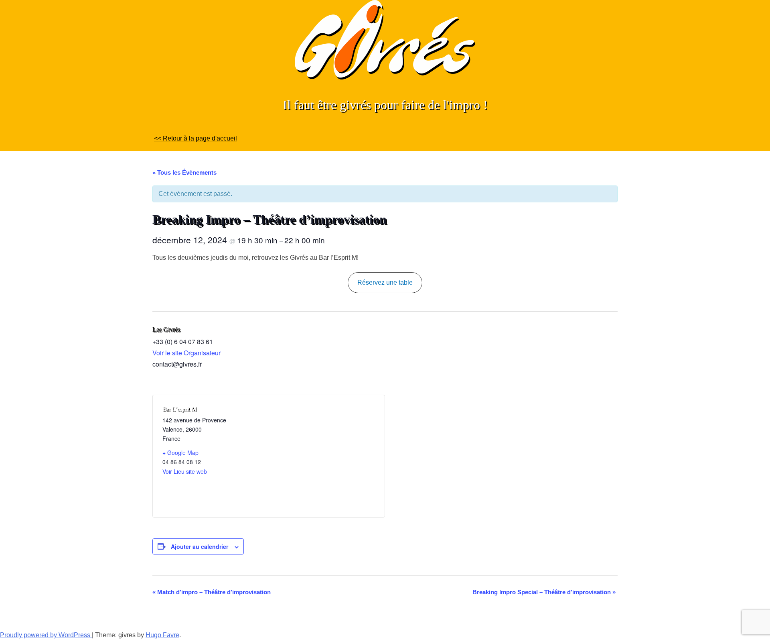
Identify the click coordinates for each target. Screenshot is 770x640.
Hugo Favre (162, 635)
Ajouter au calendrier (199, 546)
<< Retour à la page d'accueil (195, 138)
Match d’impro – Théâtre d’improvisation (211, 592)
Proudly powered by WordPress (46, 635)
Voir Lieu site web (184, 471)
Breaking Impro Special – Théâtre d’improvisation (544, 592)
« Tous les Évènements (184, 172)
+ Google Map (180, 452)
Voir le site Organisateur (186, 352)
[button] (385, 282)
